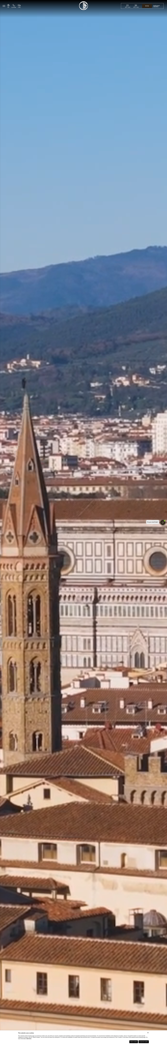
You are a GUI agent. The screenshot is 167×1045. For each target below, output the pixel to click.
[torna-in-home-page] (83, 6)
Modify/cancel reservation (156, 6)
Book (147, 6)
